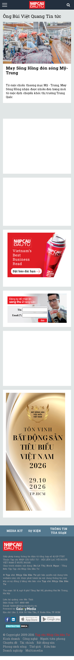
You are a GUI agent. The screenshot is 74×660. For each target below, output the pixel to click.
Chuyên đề (10, 642)
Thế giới (35, 646)
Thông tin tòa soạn (58, 531)
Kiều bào (50, 646)
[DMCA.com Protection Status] (17, 625)
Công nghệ (30, 639)
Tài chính (27, 642)
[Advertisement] (35, 358)
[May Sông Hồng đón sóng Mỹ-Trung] (37, 42)
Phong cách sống (14, 646)
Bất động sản (46, 642)
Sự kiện (34, 531)
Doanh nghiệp (13, 650)
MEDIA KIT (15, 531)
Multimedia (34, 650)
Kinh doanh (11, 639)
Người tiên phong (52, 639)
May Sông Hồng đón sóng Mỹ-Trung (37, 70)
